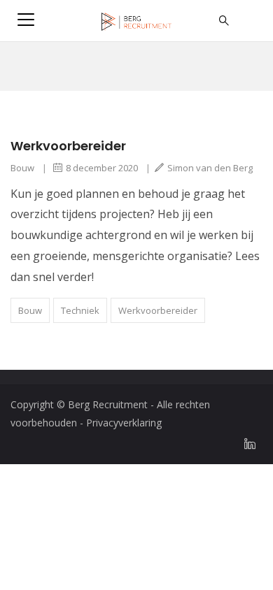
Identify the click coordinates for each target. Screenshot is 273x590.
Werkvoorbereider (68, 145)
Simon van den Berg (210, 167)
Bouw (22, 167)
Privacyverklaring (124, 422)
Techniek (80, 310)
